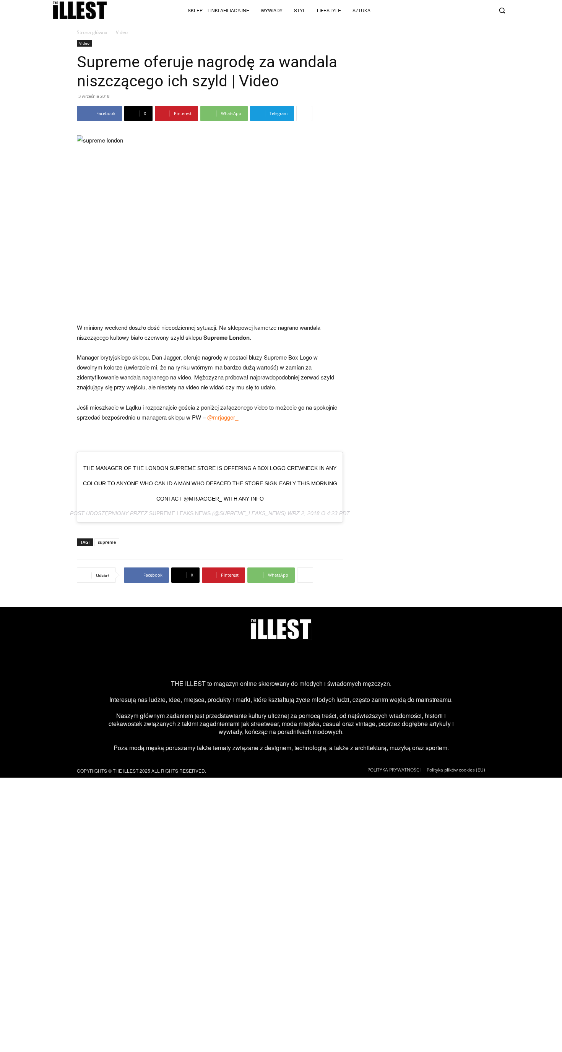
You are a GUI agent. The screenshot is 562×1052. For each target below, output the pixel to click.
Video (84, 43)
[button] (502, 10)
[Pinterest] (293, 659)
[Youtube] (460, 10)
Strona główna (92, 32)
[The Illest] (80, 10)
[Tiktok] (447, 10)
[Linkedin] (342, 659)
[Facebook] (485, 10)
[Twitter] (472, 10)
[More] (304, 113)
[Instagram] (434, 10)
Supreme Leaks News (180, 513)
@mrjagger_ (222, 417)
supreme (107, 542)
